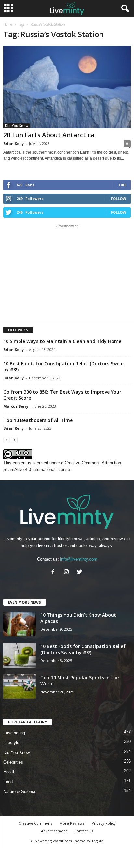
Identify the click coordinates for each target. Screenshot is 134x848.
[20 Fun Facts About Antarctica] (67, 87)
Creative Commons (35, 823)
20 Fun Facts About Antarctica (48, 135)
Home (7, 24)
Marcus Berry (15, 406)
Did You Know (16, 125)
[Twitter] (80, 572)
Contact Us (83, 830)
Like (122, 184)
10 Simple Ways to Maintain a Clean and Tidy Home (62, 341)
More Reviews (72, 823)
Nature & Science (19, 791)
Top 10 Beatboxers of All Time (38, 420)
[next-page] (14, 439)
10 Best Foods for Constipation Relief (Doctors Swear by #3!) (83, 649)
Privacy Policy (104, 823)
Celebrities (13, 762)
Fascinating (14, 732)
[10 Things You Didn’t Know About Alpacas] (19, 624)
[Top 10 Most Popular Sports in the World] (19, 686)
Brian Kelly (13, 143)
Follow (118, 198)
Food (8, 781)
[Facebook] (54, 572)
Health (9, 771)
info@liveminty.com (78, 559)
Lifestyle (11, 742)
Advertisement (54, 830)
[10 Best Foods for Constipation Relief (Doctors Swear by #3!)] (19, 655)
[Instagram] (67, 572)
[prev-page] (6, 439)
